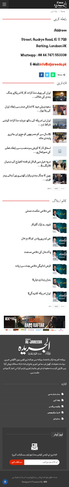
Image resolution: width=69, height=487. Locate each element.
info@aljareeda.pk (53, 64)
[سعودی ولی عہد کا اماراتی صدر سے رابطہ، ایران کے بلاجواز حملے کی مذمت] (60, 110)
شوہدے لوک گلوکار (41, 225)
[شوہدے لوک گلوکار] (60, 228)
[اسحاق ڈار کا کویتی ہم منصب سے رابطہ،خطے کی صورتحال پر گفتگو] (60, 151)
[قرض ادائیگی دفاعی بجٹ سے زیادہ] (60, 269)
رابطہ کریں (56, 400)
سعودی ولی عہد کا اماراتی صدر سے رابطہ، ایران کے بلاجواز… (28, 109)
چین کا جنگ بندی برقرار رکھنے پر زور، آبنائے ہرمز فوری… (27, 178)
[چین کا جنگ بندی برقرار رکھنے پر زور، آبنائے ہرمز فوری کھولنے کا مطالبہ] (60, 179)
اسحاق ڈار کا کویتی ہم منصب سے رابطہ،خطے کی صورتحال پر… (28, 150)
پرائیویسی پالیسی (54, 406)
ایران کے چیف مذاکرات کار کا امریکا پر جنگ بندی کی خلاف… (28, 95)
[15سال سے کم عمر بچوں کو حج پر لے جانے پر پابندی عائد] (60, 137)
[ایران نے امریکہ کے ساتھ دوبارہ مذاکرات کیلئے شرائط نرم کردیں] (60, 124)
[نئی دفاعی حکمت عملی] (60, 214)
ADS (45, 481)
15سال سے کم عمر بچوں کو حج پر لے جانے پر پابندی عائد (29, 136)
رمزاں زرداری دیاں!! (41, 280)
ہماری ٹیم (56, 419)
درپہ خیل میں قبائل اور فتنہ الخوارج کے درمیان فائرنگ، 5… (27, 164)
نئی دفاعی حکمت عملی (38, 211)
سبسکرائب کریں (17, 462)
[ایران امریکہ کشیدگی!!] (60, 297)
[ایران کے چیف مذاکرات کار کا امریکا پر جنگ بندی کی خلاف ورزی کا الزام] (60, 96)
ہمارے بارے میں (54, 394)
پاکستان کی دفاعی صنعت (37, 252)
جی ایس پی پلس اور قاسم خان (36, 238)
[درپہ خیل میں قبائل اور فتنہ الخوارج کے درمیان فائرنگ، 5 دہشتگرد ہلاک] (60, 165)
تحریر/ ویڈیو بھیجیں (53, 412)
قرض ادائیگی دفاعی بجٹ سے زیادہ (33, 266)
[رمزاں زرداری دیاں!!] (60, 283)
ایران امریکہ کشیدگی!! (39, 293)
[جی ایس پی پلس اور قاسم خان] (60, 242)
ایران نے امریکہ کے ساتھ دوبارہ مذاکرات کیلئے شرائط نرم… (27, 123)
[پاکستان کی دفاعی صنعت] (60, 255)
